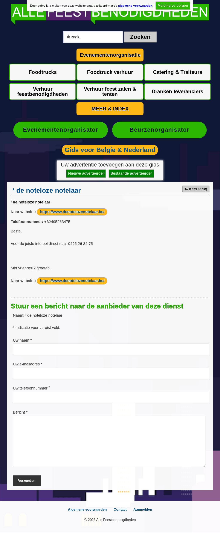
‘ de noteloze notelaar (30, 202)
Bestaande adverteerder (131, 173)
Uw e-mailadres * (27, 364)
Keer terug (198, 189)
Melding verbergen (173, 5)
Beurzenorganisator (159, 130)
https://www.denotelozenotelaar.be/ (72, 212)
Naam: (19, 315)
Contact (120, 509)
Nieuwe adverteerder (86, 173)
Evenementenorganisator (60, 130)
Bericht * (20, 412)
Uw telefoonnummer (31, 388)
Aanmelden (142, 509)
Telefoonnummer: (27, 222)
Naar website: (23, 212)
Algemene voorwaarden (87, 509)
